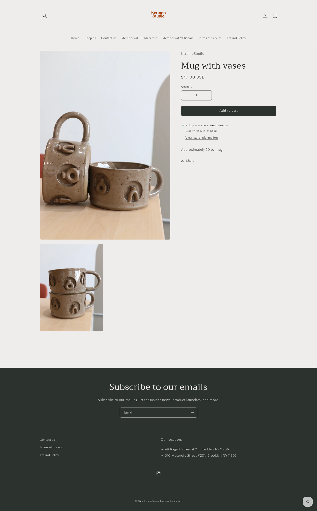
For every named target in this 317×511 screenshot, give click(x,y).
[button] (44, 15)
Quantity (186, 86)
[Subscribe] (192, 413)
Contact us (47, 440)
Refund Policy (49, 455)
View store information (201, 138)
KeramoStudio (151, 501)
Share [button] (190, 161)
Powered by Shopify (171, 501)
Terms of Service (51, 447)
